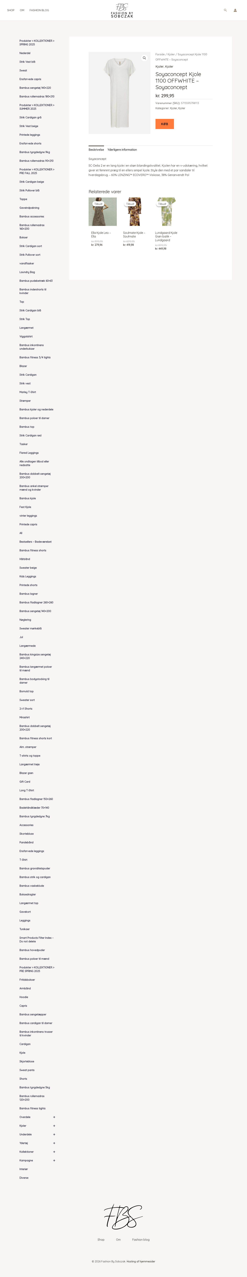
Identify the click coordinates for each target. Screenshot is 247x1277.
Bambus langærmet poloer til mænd (36, 668)
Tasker (24, 444)
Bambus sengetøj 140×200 (35, 611)
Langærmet (26, 327)
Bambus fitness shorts (33, 550)
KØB (164, 124)
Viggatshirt (26, 336)
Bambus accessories (32, 216)
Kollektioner (37, 1151)
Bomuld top (27, 691)
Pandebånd (26, 842)
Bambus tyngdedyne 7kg (35, 816)
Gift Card (25, 781)
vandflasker (27, 263)
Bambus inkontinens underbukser (32, 347)
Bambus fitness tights (33, 1108)
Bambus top (27, 426)
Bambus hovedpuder (32, 950)
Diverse (24, 1177)
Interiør (24, 1169)
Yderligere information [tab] (122, 149)
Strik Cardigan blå (30, 310)
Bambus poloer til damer (34, 418)
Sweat (23, 70)
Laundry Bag (27, 272)
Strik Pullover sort (30, 254)
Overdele (37, 1117)
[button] (225, 10)
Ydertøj (37, 1143)
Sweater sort (27, 700)
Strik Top (25, 319)
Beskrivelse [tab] (96, 149)
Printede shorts (28, 585)
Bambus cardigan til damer (36, 1023)
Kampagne (37, 1160)
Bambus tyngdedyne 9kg (35, 152)
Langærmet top (29, 903)
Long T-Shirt (27, 790)
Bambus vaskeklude (32, 885)
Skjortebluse (27, 1061)
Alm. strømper (28, 747)
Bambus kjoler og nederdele (36, 409)
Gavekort (25, 911)
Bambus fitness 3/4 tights (35, 357)
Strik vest (25, 383)
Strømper (25, 400)
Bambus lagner (29, 593)
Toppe (23, 199)
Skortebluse (27, 833)
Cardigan (25, 1044)
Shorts (23, 1078)
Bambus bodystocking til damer (34, 680)
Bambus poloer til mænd (34, 958)
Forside (160, 54)
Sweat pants (27, 1070)
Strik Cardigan (28, 374)
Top (22, 301)
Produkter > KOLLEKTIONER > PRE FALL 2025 (37, 171)
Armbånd (25, 988)
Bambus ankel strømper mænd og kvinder (34, 487)
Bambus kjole (28, 498)
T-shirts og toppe (30, 755)
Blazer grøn (26, 773)
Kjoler (37, 1125)
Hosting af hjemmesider (141, 1261)
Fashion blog (39, 10)
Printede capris (28, 524)
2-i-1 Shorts (26, 708)
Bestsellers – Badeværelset (36, 541)
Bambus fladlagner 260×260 (36, 602)
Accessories (26, 825)
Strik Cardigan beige (32, 181)
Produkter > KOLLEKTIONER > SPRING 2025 (37, 42)
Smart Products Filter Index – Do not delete (37, 939)
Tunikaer (25, 929)
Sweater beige (28, 567)
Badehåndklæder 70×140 (34, 807)
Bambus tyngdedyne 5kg (35, 1087)
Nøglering (25, 619)
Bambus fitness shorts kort (36, 738)
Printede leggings (30, 134)
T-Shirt (23, 859)
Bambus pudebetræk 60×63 (36, 280)
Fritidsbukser (27, 979)
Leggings (25, 920)
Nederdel (25, 53)
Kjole (22, 1052)
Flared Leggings (29, 452)
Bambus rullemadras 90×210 (37, 160)
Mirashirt (25, 717)
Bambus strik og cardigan (35, 877)
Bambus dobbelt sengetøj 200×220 (35, 727)
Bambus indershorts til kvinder (33, 291)
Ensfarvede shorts (30, 143)
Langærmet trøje (30, 764)
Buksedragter (28, 894)
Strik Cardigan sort (31, 246)
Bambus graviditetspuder (35, 868)
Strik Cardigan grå (30, 117)
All (21, 533)
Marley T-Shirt (28, 392)
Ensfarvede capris (30, 79)
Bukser (24, 237)
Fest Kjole (25, 507)
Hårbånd (25, 559)
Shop (10, 10)
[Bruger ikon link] (235, 10)
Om (22, 10)
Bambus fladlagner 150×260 (36, 799)
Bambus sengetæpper (33, 1014)
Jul (21, 637)
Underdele (37, 1134)
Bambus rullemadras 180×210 (37, 96)
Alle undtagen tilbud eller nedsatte (34, 463)
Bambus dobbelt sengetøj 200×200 (35, 475)
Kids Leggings (28, 576)
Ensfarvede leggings (32, 851)
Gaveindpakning (29, 207)
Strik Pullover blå (29, 190)
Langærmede (28, 645)
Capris (23, 1005)
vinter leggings (28, 515)
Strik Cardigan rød (30, 435)
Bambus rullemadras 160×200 (32, 227)
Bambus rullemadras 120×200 (32, 1097)
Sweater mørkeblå (31, 628)
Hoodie (24, 997)
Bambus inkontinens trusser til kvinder (36, 1033)
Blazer (23, 366)
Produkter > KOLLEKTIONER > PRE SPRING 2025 (37, 969)
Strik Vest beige (29, 126)
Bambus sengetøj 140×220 (35, 87)
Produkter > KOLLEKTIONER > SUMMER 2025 (37, 107)
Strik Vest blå (27, 61)
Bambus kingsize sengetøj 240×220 (35, 656)
